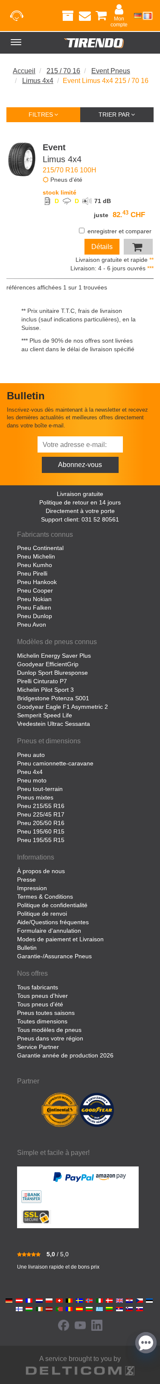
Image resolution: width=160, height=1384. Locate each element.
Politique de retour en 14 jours (80, 502)
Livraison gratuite (80, 493)
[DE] (138, 16)
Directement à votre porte (80, 510)
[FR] (147, 16)
